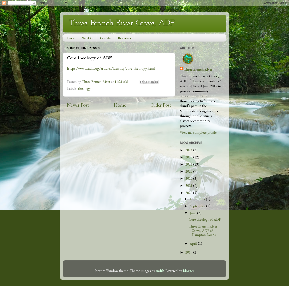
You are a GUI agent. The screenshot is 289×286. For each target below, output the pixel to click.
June (193, 213)
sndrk (160, 270)
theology (84, 88)
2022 (189, 178)
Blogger (188, 270)
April (194, 243)
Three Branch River (198, 69)
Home (71, 38)
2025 (189, 157)
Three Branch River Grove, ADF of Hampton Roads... (203, 230)
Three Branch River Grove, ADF (122, 23)
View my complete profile (198, 132)
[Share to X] (149, 82)
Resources (124, 38)
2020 (189, 193)
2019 (189, 252)
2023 (189, 171)
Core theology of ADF (205, 219)
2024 (189, 164)
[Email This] (142, 82)
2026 (189, 150)
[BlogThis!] (145, 82)
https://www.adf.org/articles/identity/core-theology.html (111, 68)
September (198, 206)
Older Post (161, 105)
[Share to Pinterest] (156, 82)
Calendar (105, 38)
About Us (87, 38)
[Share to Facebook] (153, 82)
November (198, 199)
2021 (189, 185)
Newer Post (78, 105)
